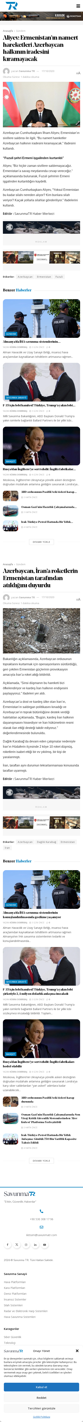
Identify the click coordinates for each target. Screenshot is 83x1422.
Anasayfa (8, 31)
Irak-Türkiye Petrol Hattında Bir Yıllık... (47, 522)
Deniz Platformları (15, 1293)
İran (7, 847)
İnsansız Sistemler (15, 1299)
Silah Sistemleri (13, 1305)
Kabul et (41, 1387)
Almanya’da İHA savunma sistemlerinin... (32, 341)
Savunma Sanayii (16, 397)
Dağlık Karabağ (46, 842)
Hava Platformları (15, 1282)
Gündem (20, 31)
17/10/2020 (48, 71)
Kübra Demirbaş (18, 347)
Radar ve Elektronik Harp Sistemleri (25, 1311)
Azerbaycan (25, 276)
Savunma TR (27, 71)
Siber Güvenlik (12, 1337)
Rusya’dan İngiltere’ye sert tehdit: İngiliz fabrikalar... (39, 469)
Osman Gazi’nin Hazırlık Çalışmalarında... (49, 507)
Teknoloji (9, 1343)
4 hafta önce (30, 527)
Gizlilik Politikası (41, 1417)
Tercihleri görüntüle (41, 1408)
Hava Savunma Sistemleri (20, 1317)
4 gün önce (37, 474)
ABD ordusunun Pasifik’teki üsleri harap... (49, 492)
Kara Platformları (14, 1288)
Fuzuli (59, 276)
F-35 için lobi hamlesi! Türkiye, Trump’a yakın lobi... (39, 405)
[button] (77, 1351)
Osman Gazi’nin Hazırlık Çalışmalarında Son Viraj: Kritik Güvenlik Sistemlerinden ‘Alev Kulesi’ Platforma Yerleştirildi (50, 1118)
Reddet (42, 1398)
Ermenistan (44, 276)
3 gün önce (37, 347)
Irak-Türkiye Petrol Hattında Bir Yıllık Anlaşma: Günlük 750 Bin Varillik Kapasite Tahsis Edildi (49, 1139)
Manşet (10, 461)
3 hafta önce (30, 497)
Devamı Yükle (41, 541)
